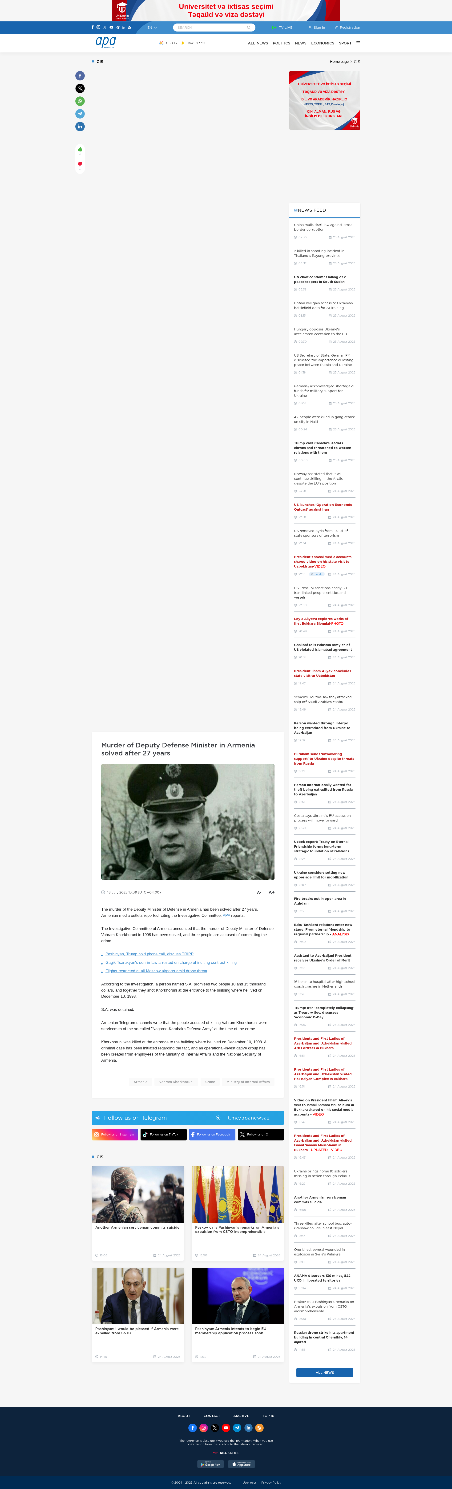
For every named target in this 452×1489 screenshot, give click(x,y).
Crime (210, 1082)
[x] (215, 1428)
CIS (357, 62)
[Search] (249, 28)
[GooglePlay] (210, 1464)
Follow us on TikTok (164, 1134)
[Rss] (129, 27)
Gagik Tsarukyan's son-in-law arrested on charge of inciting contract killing (171, 962)
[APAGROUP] (226, 1453)
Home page (339, 62)
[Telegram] (118, 27)
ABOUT (184, 1416)
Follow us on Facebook (213, 1134)
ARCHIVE (241, 1416)
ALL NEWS (258, 43)
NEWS (301, 43)
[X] (105, 27)
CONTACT (212, 1416)
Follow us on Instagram (117, 1134)
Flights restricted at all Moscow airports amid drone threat (156, 971)
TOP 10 (268, 1416)
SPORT (345, 43)
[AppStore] (241, 1464)
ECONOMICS (322, 43)
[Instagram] (98, 27)
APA (226, 915)
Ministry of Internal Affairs (248, 1082)
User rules (250, 1482)
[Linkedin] (123, 27)
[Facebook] (93, 27)
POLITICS (281, 43)
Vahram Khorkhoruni (176, 1082)
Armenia (140, 1082)
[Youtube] (111, 27)
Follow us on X (257, 1134)
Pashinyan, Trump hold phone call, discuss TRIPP (149, 954)
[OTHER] (356, 43)
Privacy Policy (271, 1482)
